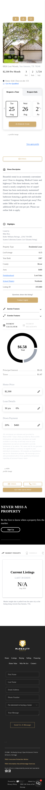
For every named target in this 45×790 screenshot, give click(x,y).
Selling (28, 658)
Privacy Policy (12, 784)
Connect (33, 663)
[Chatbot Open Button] (38, 783)
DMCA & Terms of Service (28, 784)
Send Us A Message (22, 725)
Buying (21, 658)
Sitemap (22, 787)
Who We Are (24, 663)
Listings (14, 658)
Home (7, 658)
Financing (37, 658)
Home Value (13, 663)
